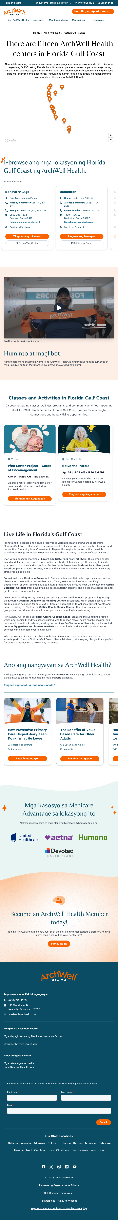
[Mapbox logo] (11, 140)
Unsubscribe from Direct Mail (20, 1044)
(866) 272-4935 (17, 1000)
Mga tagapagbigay (58, 20)
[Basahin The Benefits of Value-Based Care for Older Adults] (80, 731)
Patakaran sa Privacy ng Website (59, 1200)
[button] (54, 113)
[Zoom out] (111, 139)
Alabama (13, 1143)
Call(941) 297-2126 (36, 210)
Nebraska (105, 1143)
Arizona (26, 1143)
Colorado (53, 1143)
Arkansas (39, 1143)
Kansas (77, 1143)
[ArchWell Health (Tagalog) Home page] (31, 12)
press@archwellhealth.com (19, 1067)
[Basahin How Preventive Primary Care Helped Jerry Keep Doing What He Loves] (27, 731)
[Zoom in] (111, 135)
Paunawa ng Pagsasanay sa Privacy (59, 1185)
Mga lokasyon (52, 33)
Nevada (19, 1150)
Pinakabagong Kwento (17, 1055)
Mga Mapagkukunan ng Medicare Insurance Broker (33, 1036)
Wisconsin (97, 1150)
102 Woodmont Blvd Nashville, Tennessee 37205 (24, 1007)
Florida (66, 1143)
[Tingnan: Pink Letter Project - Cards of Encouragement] (29, 465)
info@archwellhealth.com (22, 1014)
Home (36, 33)
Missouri (90, 1143)
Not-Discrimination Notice (59, 1193)
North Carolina (35, 1150)
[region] (59, 112)
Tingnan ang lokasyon (31, 236)
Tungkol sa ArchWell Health (21, 1028)
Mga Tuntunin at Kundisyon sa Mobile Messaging (59, 1208)
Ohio (50, 1150)
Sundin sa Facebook (20, 227)
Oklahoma (62, 1150)
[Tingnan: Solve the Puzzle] (84, 463)
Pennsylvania (80, 1150)
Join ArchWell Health (18, 20)
